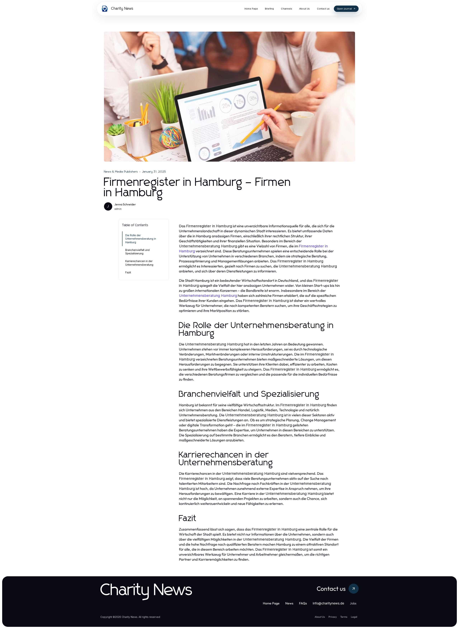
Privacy (332, 616)
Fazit (128, 272)
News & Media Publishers (121, 171)
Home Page (271, 603)
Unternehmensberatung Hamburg (208, 295)
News (289, 603)
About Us (320, 616)
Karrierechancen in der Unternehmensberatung (139, 263)
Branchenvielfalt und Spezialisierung (137, 251)
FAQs (303, 603)
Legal (354, 616)
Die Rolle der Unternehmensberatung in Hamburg (140, 239)
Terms (343, 616)
